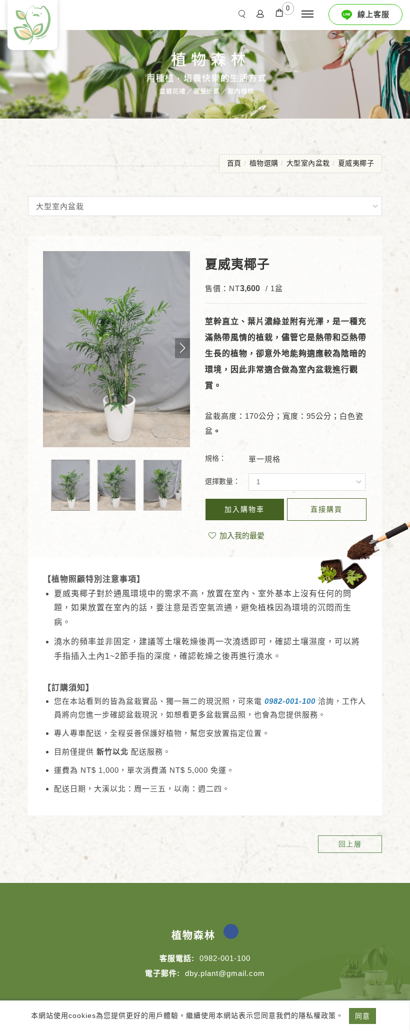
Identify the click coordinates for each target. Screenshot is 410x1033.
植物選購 (264, 163)
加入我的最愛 (241, 535)
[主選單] (307, 15)
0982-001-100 (290, 701)
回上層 (350, 844)
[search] (244, 14)
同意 (362, 1016)
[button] (182, 348)
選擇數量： (222, 481)
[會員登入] (260, 13)
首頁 (234, 163)
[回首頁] (33, 25)
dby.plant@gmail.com (225, 973)
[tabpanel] (205, 72)
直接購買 (326, 509)
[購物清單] (279, 12)
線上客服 (374, 14)
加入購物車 (244, 509)
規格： (215, 458)
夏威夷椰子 (356, 163)
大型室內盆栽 (308, 163)
